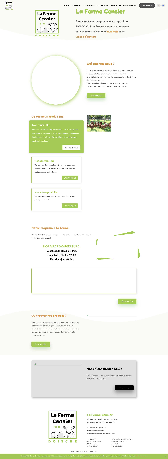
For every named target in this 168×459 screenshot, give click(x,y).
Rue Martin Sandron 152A (95, 441)
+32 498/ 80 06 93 (111, 419)
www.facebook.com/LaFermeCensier (101, 434)
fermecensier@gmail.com (97, 427)
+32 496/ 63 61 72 (108, 422)
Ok (137, 456)
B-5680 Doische (92, 444)
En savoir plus (96, 95)
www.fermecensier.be (95, 430)
